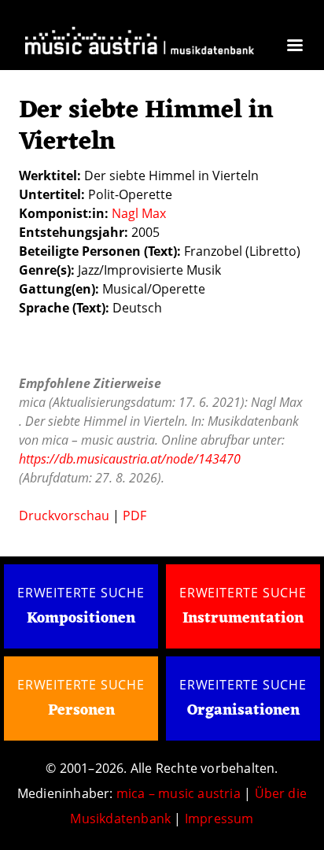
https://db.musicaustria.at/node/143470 (130, 459)
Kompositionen (81, 619)
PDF (134, 515)
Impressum (219, 818)
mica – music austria (178, 793)
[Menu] (294, 47)
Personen (81, 710)
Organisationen (243, 710)
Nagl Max (139, 213)
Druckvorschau (64, 515)
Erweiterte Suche (81, 592)
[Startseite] (140, 44)
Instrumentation (243, 618)
